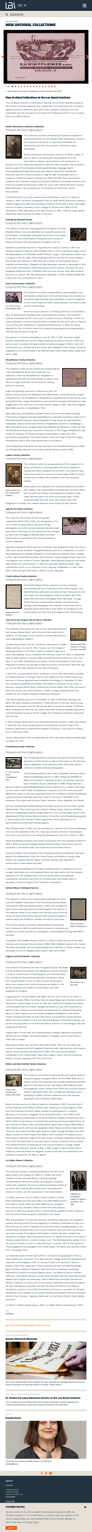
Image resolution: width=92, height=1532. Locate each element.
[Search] (7, 14)
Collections (12, 21)
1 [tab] (12, 86)
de (25, 5)
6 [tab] (27, 86)
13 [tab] (48, 86)
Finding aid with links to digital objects (24, 130)
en (20, 5)
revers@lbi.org (12, 1464)
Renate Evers (13, 1418)
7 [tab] (30, 86)
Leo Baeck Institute (10, 5)
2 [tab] (15, 86)
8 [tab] (33, 86)
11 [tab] (42, 86)
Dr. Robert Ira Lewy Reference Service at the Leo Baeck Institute (43, 1398)
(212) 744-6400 (10, 1497)
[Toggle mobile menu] (84, 5)
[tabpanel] (46, 57)
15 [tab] (55, 86)
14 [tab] (52, 86)
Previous (4, 57)
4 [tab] (21, 86)
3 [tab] (18, 86)
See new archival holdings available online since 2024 (28, 1325)
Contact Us (9, 1485)
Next (88, 57)
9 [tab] (36, 86)
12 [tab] (45, 86)
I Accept (10, 1528)
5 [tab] (24, 86)
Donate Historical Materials (21, 1339)
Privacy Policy (10, 1501)
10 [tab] (39, 86)
